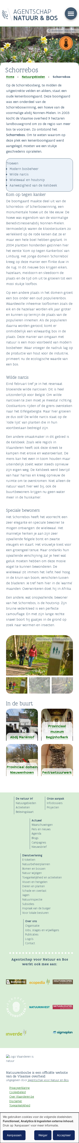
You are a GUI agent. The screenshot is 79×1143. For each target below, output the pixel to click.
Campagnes (39, 842)
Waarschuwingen (42, 825)
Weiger (42, 1135)
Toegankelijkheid (19, 1105)
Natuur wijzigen (32, 873)
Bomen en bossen (33, 868)
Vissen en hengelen (34, 882)
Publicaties (31, 934)
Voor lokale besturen (35, 913)
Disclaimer (15, 1101)
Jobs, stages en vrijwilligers (42, 930)
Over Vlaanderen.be (21, 1096)
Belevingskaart (25, 812)
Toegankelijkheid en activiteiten (42, 877)
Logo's (29, 939)
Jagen (25, 895)
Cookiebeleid (17, 1092)
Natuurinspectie (32, 899)
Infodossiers (55, 803)
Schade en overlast (34, 891)
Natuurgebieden (33, 77)
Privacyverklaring (19, 1088)
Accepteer (64, 1135)
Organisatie (32, 925)
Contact (30, 943)
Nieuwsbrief (39, 847)
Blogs (35, 838)
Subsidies (28, 904)
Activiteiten (23, 807)
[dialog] (39, 1128)
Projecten (53, 807)
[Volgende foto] (68, 655)
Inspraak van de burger (36, 908)
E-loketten (28, 859)
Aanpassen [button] (14, 1135)
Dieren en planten (33, 886)
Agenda (36, 833)
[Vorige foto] (11, 655)
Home (10, 77)
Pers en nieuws (41, 829)
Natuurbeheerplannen (36, 864)
